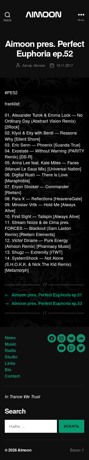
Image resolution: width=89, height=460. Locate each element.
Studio (11, 357)
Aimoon (39, 65)
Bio (8, 369)
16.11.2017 (64, 65)
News (10, 338)
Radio (10, 350)
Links (10, 363)
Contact (12, 376)
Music (10, 344)
